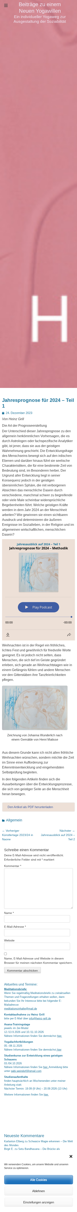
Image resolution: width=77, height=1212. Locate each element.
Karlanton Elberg (14, 1141)
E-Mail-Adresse (15, 926)
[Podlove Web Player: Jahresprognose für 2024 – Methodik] (38, 589)
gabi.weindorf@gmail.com (26, 1071)
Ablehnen (38, 1191)
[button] (71, 1156)
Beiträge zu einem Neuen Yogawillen (40, 7)
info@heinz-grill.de (40, 1018)
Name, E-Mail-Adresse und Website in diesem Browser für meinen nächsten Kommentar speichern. (38, 960)
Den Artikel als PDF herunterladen (30, 807)
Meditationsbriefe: (15, 989)
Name (9, 913)
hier (58, 1049)
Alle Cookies (38, 1179)
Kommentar (12, 866)
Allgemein (14, 820)
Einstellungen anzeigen (38, 1202)
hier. (59, 1036)
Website (9, 940)
